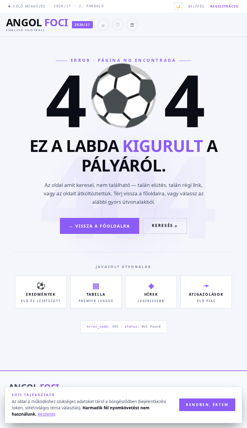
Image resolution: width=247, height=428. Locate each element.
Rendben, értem (207, 404)
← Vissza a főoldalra (99, 226)
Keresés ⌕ (165, 225)
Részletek (46, 414)
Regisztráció (224, 6)
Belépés (196, 6)
